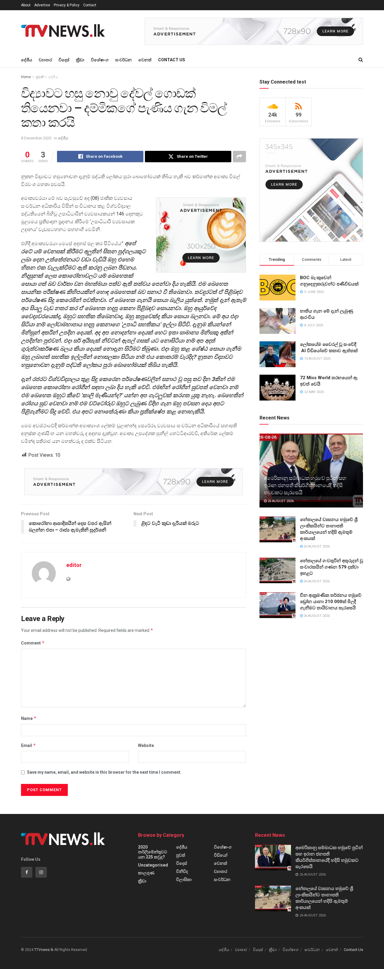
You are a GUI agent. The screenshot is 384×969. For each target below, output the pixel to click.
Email (28, 745)
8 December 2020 (36, 138)
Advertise (42, 5)
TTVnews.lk (43, 950)
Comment (33, 643)
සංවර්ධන (123, 59)
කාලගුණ (146, 872)
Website (146, 745)
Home (26, 77)
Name (29, 718)
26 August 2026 (280, 501)
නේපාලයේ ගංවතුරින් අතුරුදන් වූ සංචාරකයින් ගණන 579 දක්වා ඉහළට (331, 567)
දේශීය (26, 59)
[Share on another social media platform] (239, 156)
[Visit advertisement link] (254, 31)
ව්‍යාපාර (45, 59)
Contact (89, 5)
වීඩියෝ (220, 855)
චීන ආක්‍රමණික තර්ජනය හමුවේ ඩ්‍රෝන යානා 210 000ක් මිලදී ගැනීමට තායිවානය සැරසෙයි (331, 602)
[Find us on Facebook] (26, 872)
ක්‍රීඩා (80, 59)
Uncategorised (153, 865)
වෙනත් (145, 59)
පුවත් (40, 77)
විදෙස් (63, 59)
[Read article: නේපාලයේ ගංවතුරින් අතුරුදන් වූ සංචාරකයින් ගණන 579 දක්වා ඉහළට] (278, 571)
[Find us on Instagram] (41, 872)
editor (74, 565)
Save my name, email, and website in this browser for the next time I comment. (104, 772)
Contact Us (171, 59)
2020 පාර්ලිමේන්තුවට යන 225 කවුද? (152, 852)
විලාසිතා (184, 879)
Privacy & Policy (67, 5)
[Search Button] (360, 59)
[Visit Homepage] (65, 31)
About (26, 5)
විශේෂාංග (100, 59)
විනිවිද (182, 871)
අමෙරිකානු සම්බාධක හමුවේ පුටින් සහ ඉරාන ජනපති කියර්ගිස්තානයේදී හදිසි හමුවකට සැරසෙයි (305, 485)
